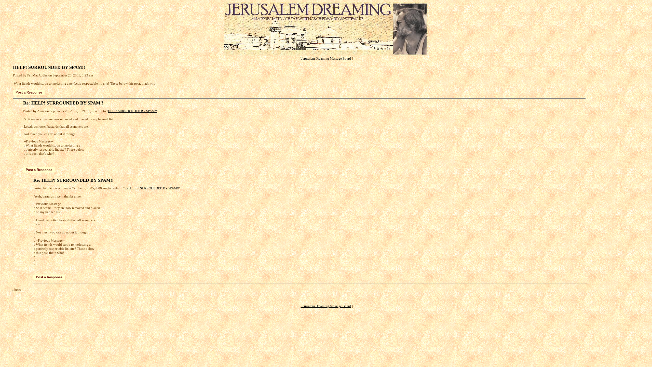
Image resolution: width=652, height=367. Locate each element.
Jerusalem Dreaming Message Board (326, 58)
